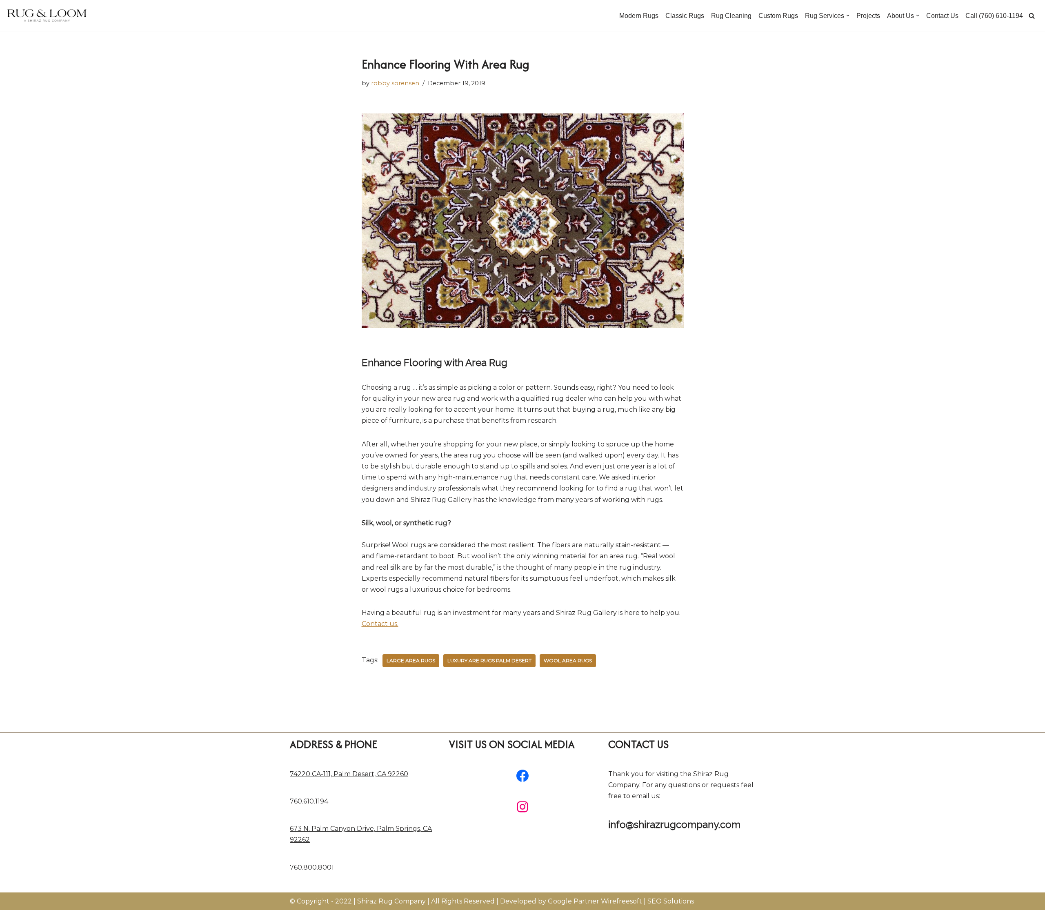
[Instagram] (522, 806)
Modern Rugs (638, 15)
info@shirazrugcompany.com (674, 824)
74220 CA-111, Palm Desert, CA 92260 (349, 774)
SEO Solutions (670, 901)
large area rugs (411, 660)
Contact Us (942, 15)
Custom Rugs (778, 15)
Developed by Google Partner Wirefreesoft (571, 901)
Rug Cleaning (731, 15)
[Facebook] (522, 775)
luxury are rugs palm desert (489, 660)
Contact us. (380, 624)
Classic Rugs (684, 15)
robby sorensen (395, 83)
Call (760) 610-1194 (994, 15)
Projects (868, 15)
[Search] (1032, 16)
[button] (847, 15)
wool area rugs (568, 660)
